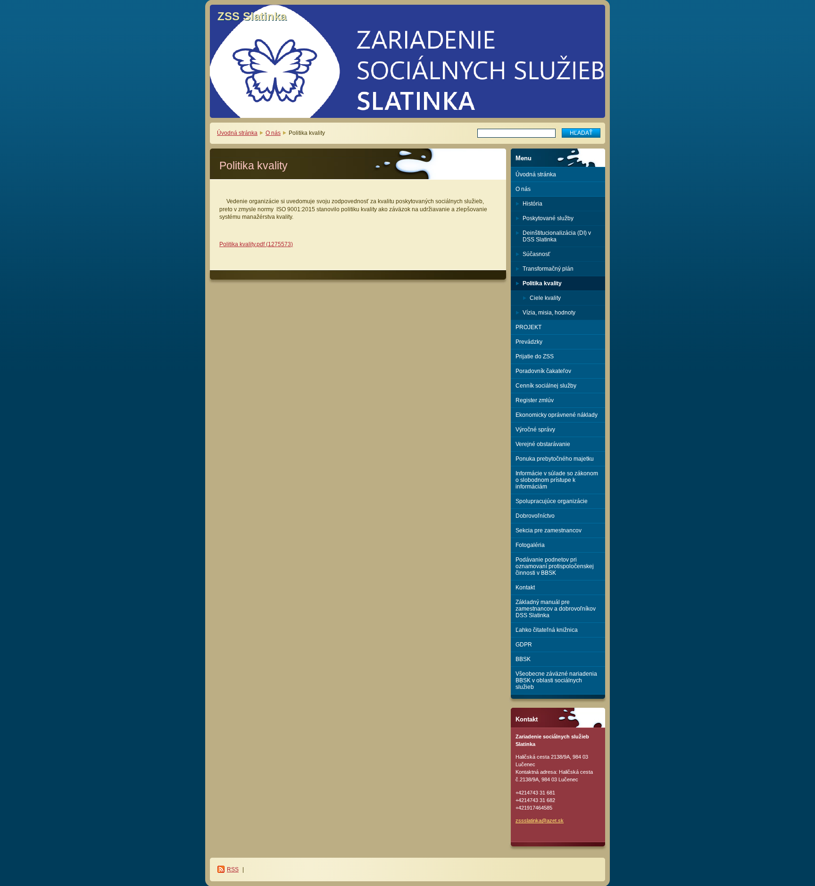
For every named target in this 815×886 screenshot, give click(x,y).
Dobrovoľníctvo (535, 516)
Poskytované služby (548, 218)
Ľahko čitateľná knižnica (547, 630)
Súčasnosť (536, 254)
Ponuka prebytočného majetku (555, 458)
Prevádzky (529, 342)
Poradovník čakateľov (543, 371)
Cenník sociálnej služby (546, 385)
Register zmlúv (535, 400)
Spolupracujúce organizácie (552, 501)
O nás (273, 133)
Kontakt (525, 587)
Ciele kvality (545, 298)
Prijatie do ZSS (535, 356)
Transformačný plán (548, 268)
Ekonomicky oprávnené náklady (557, 415)
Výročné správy (535, 429)
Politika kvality (542, 283)
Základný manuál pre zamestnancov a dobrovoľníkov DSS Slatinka (556, 609)
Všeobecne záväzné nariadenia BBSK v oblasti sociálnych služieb (556, 680)
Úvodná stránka (237, 133)
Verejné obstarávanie (543, 444)
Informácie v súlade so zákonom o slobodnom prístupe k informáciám (557, 480)
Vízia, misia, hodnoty (549, 312)
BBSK (523, 659)
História (532, 203)
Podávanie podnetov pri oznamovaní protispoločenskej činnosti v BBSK (555, 566)
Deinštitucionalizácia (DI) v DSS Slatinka (557, 236)
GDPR (524, 644)
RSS (233, 869)
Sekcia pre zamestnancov (549, 530)
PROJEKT (528, 327)
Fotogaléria (530, 545)
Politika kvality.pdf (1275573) (256, 244)
